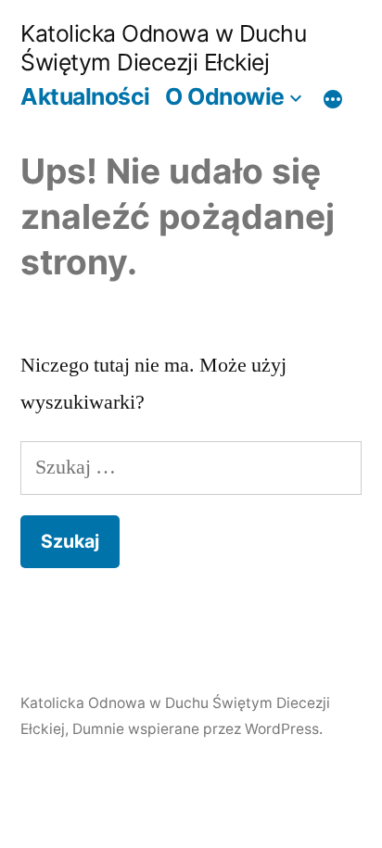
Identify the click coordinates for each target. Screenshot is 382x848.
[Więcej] (333, 99)
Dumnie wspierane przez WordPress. (197, 729)
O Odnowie (225, 96)
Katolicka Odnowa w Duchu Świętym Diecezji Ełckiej (163, 47)
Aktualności (85, 96)
